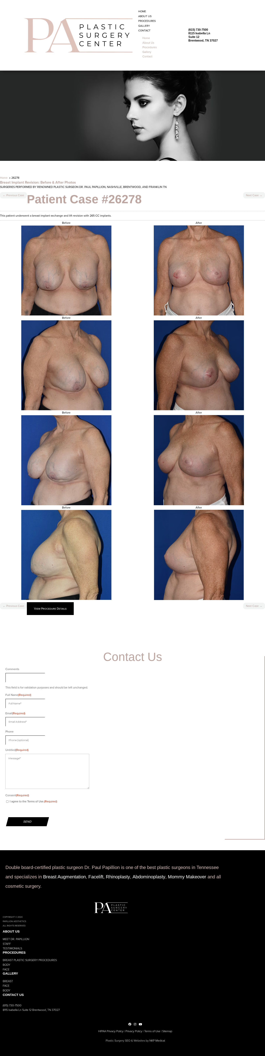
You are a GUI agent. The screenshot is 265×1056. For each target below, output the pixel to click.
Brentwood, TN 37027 (203, 40)
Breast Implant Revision (19, 182)
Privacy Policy (133, 1031)
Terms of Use (152, 1031)
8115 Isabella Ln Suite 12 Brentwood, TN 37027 (31, 1010)
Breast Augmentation (64, 876)
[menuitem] (142, 11)
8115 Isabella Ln (199, 33)
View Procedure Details (50, 609)
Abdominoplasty (148, 876)
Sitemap (167, 1031)
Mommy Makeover (187, 876)
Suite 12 (193, 36)
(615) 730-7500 (198, 29)
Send (27, 821)
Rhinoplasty (118, 876)
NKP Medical (157, 1040)
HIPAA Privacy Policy (110, 1031)
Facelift (95, 876)
